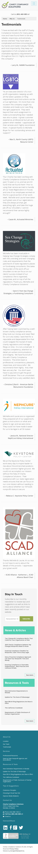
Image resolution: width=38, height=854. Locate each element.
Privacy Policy (14, 849)
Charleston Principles (9, 790)
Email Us (8, 816)
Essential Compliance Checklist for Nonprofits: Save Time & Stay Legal (17, 651)
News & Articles (15, 630)
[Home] (15, 5)
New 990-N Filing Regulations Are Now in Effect (18, 702)
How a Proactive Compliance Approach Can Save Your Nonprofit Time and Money (18, 658)
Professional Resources (10, 755)
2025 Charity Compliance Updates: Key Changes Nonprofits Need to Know (18, 645)
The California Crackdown (14, 708)
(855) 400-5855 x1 (23, 14)
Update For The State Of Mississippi (17, 697)
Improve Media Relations (11, 796)
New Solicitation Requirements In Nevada (16, 691)
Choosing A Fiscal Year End (11, 793)
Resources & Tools (17, 683)
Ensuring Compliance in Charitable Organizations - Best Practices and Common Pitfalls (17, 666)
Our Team (6, 744)
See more (29, 675)
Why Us (12, 19)
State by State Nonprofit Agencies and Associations (15, 759)
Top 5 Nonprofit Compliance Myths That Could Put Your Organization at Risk (19, 639)
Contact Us (7, 800)
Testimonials (7, 747)
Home (5, 19)
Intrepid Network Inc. (17, 851)
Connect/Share (9, 820)
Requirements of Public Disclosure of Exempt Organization (17, 713)
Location (5, 741)
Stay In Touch (13, 594)
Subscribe (26, 619)
